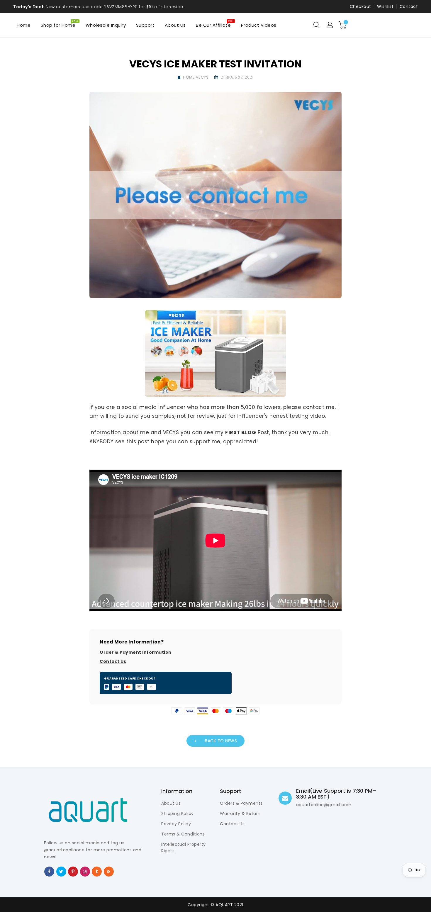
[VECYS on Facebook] (49, 871)
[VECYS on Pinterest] (73, 871)
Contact (409, 6)
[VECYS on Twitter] (61, 871)
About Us (171, 803)
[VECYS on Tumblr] (97, 871)
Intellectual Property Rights (183, 847)
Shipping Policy (177, 813)
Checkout (360, 6)
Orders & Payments (241, 803)
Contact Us (113, 661)
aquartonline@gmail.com (324, 805)
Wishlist (385, 6)
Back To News (220, 741)
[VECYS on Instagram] (85, 871)
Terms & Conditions (183, 834)
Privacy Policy (176, 824)
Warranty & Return (240, 813)
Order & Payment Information (136, 652)
